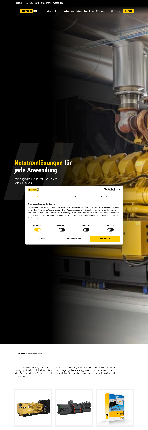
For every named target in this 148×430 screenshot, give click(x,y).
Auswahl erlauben (74, 239)
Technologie (68, 11)
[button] (119, 11)
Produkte (49, 11)
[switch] (62, 229)
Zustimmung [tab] (41, 197)
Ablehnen (42, 239)
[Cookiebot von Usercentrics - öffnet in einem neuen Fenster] (105, 189)
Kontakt (128, 11)
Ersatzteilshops (21, 3)
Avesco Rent (58, 3)
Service (58, 11)
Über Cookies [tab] (106, 197)
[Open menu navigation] (15, 11)
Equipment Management (40, 3)
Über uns (100, 11)
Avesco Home (19, 354)
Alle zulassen (105, 239)
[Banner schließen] (119, 189)
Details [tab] (74, 197)
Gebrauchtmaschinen (85, 11)
